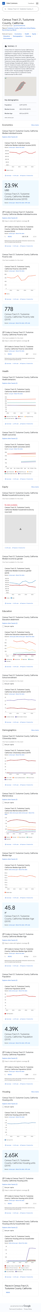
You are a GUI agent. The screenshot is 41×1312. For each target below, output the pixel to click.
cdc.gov (11, 393)
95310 (10, 236)
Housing (28, 36)
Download (8, 175)
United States (30, 28)
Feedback (31, 3)
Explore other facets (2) (9, 137)
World (14, 30)
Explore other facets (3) (9, 799)
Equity (34, 34)
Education (6, 36)
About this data (20, 147)
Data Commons (11, 3)
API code (16, 175)
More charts (35, 125)
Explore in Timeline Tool (27, 175)
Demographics (18, 36)
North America (7, 30)
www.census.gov (9, 117)
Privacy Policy (28, 1309)
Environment (7, 38)
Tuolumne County (12, 28)
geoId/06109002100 (19, 25)
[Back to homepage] (3, 3)
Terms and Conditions (15, 1309)
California (22, 28)
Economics (18, 34)
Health (27, 34)
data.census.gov (20, 636)
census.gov (12, 147)
